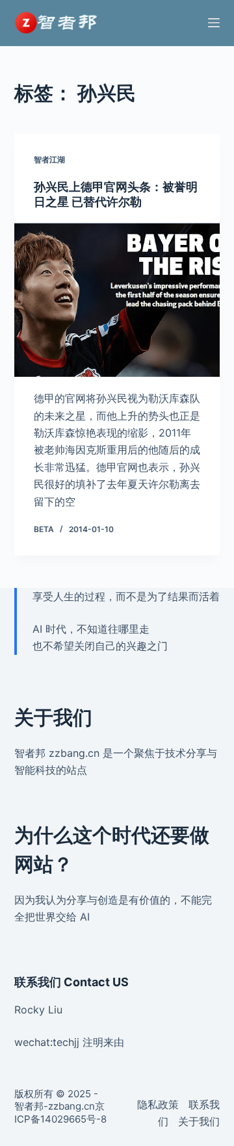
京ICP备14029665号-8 (60, 1112)
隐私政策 (158, 1104)
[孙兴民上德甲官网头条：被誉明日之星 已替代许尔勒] (117, 300)
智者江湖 (49, 159)
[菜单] (214, 23)
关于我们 (199, 1121)
